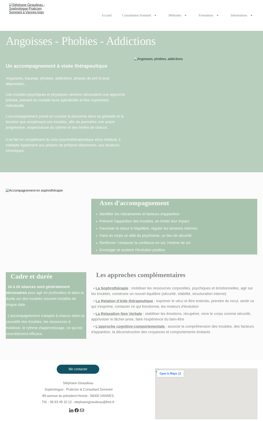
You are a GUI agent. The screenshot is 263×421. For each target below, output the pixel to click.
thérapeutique (141, 301)
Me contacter (78, 369)
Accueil (107, 15)
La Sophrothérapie (112, 288)
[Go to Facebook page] (77, 410)
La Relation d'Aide (112, 301)
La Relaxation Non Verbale (119, 314)
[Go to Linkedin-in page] (71, 410)
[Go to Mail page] (82, 410)
